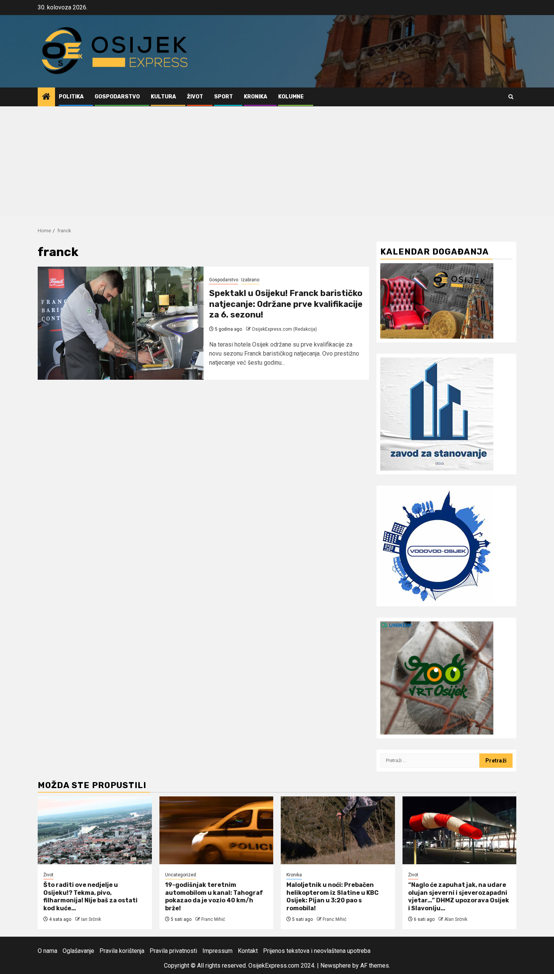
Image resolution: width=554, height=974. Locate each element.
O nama (47, 950)
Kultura (163, 97)
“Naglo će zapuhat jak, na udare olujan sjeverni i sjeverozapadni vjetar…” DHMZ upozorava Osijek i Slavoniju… (458, 896)
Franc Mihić (213, 919)
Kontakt (248, 950)
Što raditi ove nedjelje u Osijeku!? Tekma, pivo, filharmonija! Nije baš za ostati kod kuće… (90, 896)
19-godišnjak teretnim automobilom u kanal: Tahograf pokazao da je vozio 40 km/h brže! (214, 896)
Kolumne (291, 97)
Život (195, 97)
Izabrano (250, 279)
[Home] (46, 97)
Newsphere (335, 965)
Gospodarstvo (117, 97)
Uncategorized (180, 874)
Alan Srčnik (455, 919)
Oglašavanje (78, 950)
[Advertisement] (277, 163)
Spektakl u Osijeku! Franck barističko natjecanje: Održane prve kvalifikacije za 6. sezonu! (286, 304)
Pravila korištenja (121, 950)
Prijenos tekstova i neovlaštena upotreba (316, 950)
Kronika (255, 97)
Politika (71, 97)
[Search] (511, 96)
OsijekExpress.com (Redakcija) (284, 329)
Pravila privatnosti (173, 950)
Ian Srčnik (91, 919)
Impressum (217, 950)
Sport (223, 97)
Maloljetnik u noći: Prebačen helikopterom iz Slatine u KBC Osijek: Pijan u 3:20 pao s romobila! (332, 896)
